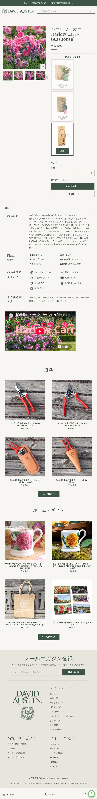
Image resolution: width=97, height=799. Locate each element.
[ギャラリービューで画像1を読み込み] (8, 76)
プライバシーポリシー (31, 783)
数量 (53, 168)
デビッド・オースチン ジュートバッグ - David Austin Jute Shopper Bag (25, 624)
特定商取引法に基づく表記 (78, 783)
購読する (72, 672)
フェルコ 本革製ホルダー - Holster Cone (72, 481)
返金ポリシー (14, 784)
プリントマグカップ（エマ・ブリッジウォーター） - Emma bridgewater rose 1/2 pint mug (25, 566)
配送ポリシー (59, 783)
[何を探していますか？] (91, 11)
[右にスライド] (46, 73)
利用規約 (46, 783)
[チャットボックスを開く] (91, 793)
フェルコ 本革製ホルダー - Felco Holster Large (25, 481)
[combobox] (66, 11)
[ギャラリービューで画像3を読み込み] (30, 76)
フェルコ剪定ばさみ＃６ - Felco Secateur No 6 (72, 424)
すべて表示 (47, 494)
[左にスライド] (46, 77)
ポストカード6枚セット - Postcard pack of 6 (72, 624)
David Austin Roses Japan (55, 778)
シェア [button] (58, 162)
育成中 (62, 87)
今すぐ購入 (71, 194)
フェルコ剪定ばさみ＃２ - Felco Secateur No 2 (25, 424)
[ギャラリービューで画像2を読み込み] (19, 76)
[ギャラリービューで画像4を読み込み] (41, 76)
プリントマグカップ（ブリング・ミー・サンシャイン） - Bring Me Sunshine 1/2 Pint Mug (72, 566)
